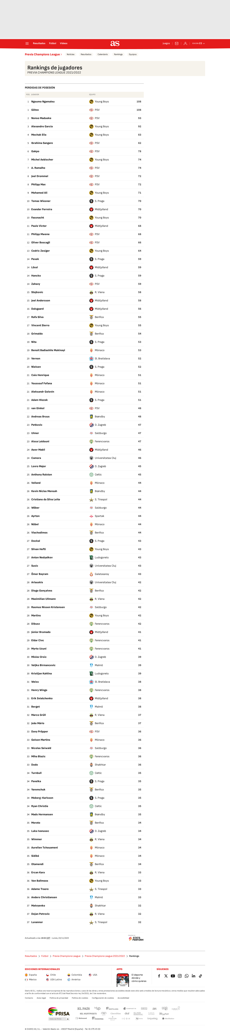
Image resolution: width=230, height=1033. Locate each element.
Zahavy (35, 284)
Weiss (35, 681)
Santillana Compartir (129, 1008)
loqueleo (152, 1019)
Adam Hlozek (39, 400)
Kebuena (163, 1014)
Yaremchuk (38, 789)
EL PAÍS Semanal (138, 1014)
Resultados (39, 43)
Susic (34, 565)
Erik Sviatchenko (42, 698)
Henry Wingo (39, 690)
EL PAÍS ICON (125, 1019)
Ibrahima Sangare (42, 143)
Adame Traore (40, 889)
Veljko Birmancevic (43, 665)
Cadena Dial (127, 1014)
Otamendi (37, 864)
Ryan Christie (39, 806)
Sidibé (35, 856)
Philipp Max (38, 184)
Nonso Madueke (41, 118)
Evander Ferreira (41, 209)
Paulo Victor (39, 226)
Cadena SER (144, 1008)
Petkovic (36, 424)
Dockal (35, 541)
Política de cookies (80, 998)
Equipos (133, 54)
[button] (59, 1019)
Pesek (35, 259)
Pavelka (36, 781)
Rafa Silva (37, 317)
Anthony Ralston (41, 474)
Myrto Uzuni (38, 648)
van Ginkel (37, 408)
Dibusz (35, 623)
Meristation (168, 1019)
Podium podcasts (112, 1019)
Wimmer (36, 839)
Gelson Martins (40, 739)
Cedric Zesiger (40, 250)
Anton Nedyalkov (42, 557)
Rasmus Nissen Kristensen (48, 607)
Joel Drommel (39, 176)
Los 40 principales (97, 1008)
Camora (36, 458)
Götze (35, 110)
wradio (103, 1014)
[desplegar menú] (27, 43)
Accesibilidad (123, 998)
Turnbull (36, 773)
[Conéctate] (185, 43)
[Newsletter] (177, 43)
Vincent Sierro (40, 325)
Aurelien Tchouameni (44, 847)
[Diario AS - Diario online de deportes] (115, 43)
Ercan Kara (38, 872)
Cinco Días (115, 1014)
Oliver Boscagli (40, 242)
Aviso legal (41, 998)
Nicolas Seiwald (41, 748)
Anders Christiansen (44, 897)
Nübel (35, 524)
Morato (35, 822)
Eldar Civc (37, 640)
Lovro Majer (38, 466)
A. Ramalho (38, 168)
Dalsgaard (37, 308)
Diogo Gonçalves (41, 590)
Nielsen (36, 366)
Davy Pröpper (39, 731)
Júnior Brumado (41, 632)
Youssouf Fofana (41, 383)
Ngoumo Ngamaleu (43, 101)
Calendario (103, 54)
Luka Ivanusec (40, 831)
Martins (36, 615)
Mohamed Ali (39, 192)
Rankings (118, 54)
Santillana (112, 1008)
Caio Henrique (40, 375)
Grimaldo (37, 333)
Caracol (176, 1008)
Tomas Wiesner (41, 201)
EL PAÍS (83, 1008)
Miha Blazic (38, 756)
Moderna (97, 1019)
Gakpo (35, 151)
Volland (36, 483)
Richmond (81, 1018)
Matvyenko (38, 905)
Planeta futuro (151, 1014)
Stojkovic (37, 292)
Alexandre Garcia (42, 126)
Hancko (36, 275)
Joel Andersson (40, 300)
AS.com (154, 1008)
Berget (35, 706)
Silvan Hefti (38, 549)
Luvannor (37, 922)
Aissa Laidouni (40, 441)
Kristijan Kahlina (41, 673)
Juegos (166, 43)
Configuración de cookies (103, 998)
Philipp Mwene (40, 234)
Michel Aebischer (42, 159)
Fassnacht (37, 217)
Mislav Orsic (39, 657)
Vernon (35, 358)
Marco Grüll (38, 715)
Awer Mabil (38, 449)
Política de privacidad (59, 998)
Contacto (29, 998)
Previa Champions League (42, 54)
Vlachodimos (39, 532)
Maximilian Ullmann (43, 599)
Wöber (35, 507)
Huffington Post (88, 1014)
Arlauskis (37, 582)
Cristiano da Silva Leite (45, 499)
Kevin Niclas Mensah (44, 491)
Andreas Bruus (40, 416)
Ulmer (35, 433)
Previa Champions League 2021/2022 (105, 956)
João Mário (37, 723)
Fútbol (52, 43)
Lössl (34, 267)
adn (164, 1008)
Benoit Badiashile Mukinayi (48, 350)
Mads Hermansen (42, 814)
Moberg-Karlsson (42, 797)
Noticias (70, 54)
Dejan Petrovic (40, 914)
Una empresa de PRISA (58, 1011)
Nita (33, 342)
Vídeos (63, 43)
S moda (139, 1019)
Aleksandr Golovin (42, 391)
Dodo (34, 764)
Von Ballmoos (39, 880)
